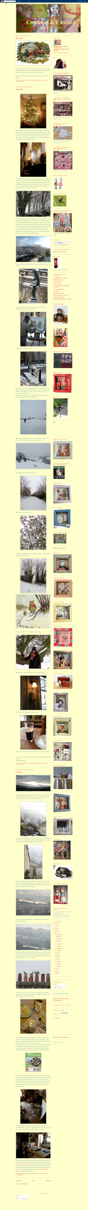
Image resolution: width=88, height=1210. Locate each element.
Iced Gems (19, 772)
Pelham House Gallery (58, 293)
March (58, 961)
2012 (56, 928)
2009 (56, 969)
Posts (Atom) (25, 1184)
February (59, 964)
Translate (65, 245)
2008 (56, 971)
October (59, 946)
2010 (56, 932)
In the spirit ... (20, 89)
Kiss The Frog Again (58, 280)
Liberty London (57, 284)
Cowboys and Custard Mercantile (61, 47)
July (58, 953)
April (58, 959)
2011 (56, 930)
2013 (56, 926)
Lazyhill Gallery (57, 282)
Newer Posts (18, 1180)
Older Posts (48, 1180)
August (58, 950)
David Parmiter (23, 1164)
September (59, 948)
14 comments (19, 1174)
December (59, 934)
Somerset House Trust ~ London (60, 295)
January (58, 966)
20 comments (19, 764)
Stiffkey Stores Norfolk (58, 297)
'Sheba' (33, 1037)
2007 (56, 973)
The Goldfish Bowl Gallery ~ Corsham (62, 299)
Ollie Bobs (55, 291)
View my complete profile (60, 52)
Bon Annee (19, 38)
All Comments (59, 987)
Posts (57, 984)
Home (33, 1180)
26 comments (19, 81)
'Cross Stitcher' (30, 1048)
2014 (56, 924)
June (58, 955)
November (59, 944)
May (58, 957)
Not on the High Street (58, 289)
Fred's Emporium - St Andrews (60, 278)
